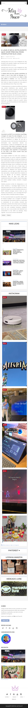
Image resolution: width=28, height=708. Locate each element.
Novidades (4, 679)
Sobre (21, 697)
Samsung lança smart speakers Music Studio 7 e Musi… (18, 283)
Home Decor (12, 56)
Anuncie (14, 697)
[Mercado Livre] (14, 588)
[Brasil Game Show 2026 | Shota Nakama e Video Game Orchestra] (14, 236)
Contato (7, 697)
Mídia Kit (14, 699)
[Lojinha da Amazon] (14, 567)
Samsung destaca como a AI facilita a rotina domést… (19, 262)
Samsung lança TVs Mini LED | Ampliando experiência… (18, 272)
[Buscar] (25, 3)
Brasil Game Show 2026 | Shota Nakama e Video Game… (14, 258)
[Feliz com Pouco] (14, 13)
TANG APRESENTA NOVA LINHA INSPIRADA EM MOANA (18, 251)
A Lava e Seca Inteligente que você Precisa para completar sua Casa (14, 52)
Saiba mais (5, 620)
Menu (4, 24)
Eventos (4, 663)
